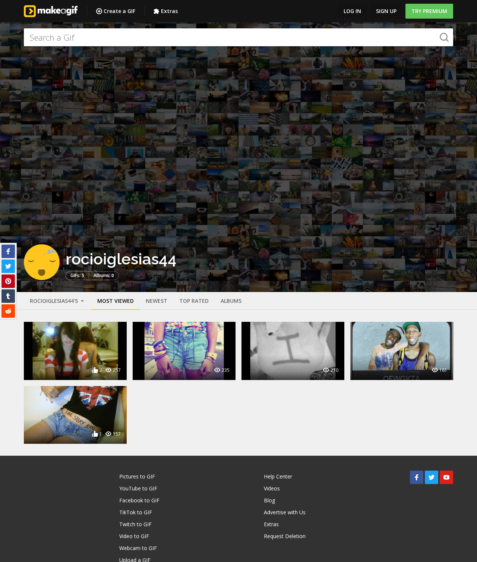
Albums (231, 300)
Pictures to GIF (137, 476)
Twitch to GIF (135, 524)
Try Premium (429, 11)
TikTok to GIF (135, 512)
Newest (156, 300)
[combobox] (238, 37)
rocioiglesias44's (54, 300)
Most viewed (115, 300)
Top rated (194, 300)
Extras (169, 11)
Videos (272, 488)
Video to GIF (134, 536)
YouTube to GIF (138, 488)
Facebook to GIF (139, 500)
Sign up (386, 11)
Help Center (278, 476)
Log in (352, 11)
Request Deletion (285, 536)
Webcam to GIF (138, 548)
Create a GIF (119, 11)
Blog (269, 500)
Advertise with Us (285, 512)
